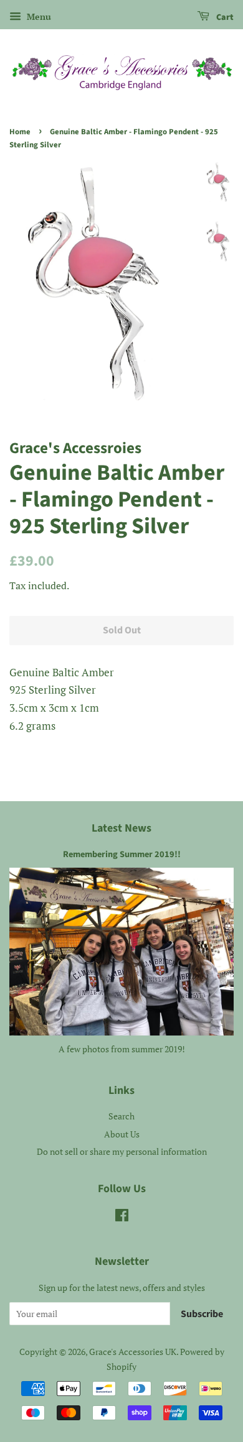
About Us (122, 1134)
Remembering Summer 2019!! (122, 854)
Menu (37, 16)
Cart (224, 17)
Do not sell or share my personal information (122, 1151)
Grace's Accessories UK (132, 1351)
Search (121, 1116)
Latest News (121, 828)
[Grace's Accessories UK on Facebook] (122, 1217)
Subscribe (202, 1314)
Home (20, 131)
